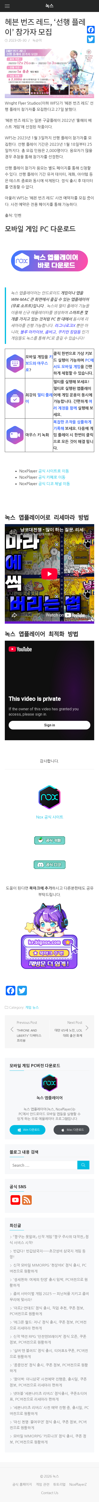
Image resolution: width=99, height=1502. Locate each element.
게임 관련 (42, 1484)
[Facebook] (91, 29)
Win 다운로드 (31, 1129)
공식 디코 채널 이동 (54, 484)
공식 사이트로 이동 (53, 471)
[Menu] (7, 6)
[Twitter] (91, 39)
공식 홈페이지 (22, 1484)
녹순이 (37, 40)
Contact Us (49, 1493)
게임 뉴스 (32, 1007)
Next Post (68, 1029)
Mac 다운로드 (75, 1129)
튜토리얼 (59, 1484)
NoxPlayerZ (78, 1484)
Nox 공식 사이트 (49, 817)
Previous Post (29, 1031)
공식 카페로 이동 (51, 477)
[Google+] (91, 45)
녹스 (49, 6)
